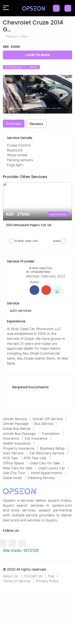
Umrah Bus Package (20, 434)
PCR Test (11, 458)
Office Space (14, 463)
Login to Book (37, 55)
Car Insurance (36, 438)
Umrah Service (15, 419)
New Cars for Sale (18, 468)
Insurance (11, 438)
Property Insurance (19, 448)
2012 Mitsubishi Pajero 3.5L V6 (28, 225)
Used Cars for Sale (45, 463)
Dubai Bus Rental (17, 429)
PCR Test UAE (36, 458)
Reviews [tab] (36, 124)
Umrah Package (16, 424)
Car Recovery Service (47, 453)
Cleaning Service (41, 478)
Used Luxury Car (52, 468)
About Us (10, 576)
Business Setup (53, 448)
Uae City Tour (14, 473)
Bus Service (44, 424)
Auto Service (13, 453)
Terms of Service (16, 581)
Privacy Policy (47, 581)
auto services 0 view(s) (21, 67)
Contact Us (33, 576)
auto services (58, 214)
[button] (8, 94)
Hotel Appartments (47, 473)
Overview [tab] (13, 124)
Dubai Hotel (13, 478)
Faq (51, 576)
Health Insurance (17, 443)
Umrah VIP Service (48, 419)
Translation (51, 434)
